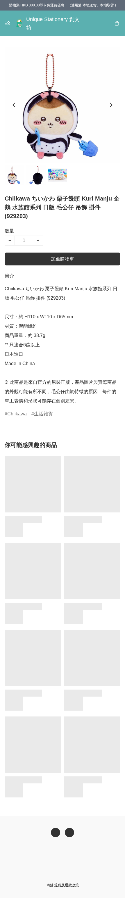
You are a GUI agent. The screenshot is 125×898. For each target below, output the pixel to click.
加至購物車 (62, 258)
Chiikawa (17, 413)
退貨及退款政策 (66, 885)
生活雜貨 (43, 413)
